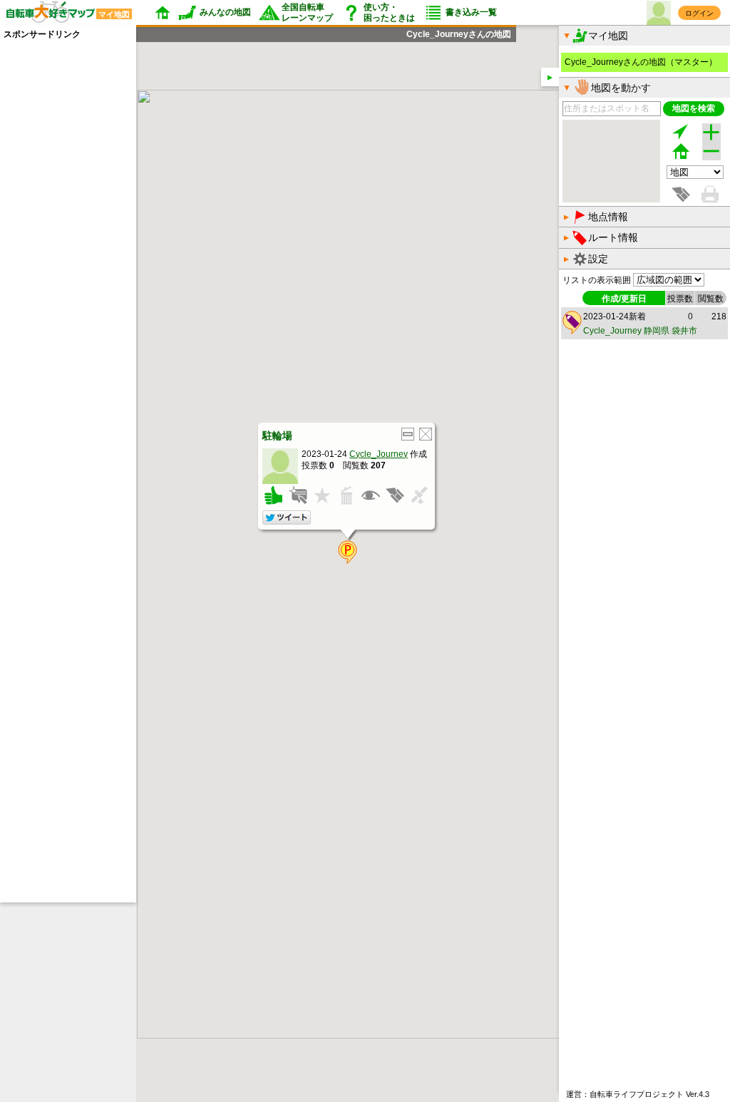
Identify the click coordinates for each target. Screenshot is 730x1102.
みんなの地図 (225, 12)
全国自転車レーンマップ (307, 12)
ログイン (699, 13)
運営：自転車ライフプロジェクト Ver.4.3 (637, 1094)
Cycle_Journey (378, 453)
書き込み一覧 (471, 12)
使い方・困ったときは (389, 12)
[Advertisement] (61, 254)
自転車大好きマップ (65, 13)
